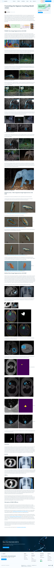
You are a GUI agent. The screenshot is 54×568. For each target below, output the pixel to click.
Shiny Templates (50, 557)
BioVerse (19, 1)
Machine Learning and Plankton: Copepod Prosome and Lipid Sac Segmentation (16, 213)
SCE (31, 557)
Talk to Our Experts (48, 1)
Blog (30, 1)
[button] (14, 1)
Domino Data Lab (42, 557)
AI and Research (26, 555)
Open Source (49, 559)
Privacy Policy (25, 557)
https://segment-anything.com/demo (21, 527)
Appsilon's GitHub (50, 560)
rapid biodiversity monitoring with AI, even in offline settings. (20, 511)
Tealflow (32, 558)
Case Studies (23, 1)
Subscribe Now (40, 12)
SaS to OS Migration (33, 561)
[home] (5, 1)
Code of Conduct (26, 559)
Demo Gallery (49, 556)
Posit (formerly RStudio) (42, 555)
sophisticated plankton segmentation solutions (15, 516)
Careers (27, 1)
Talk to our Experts (6, 547)
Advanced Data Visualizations (33, 555)
